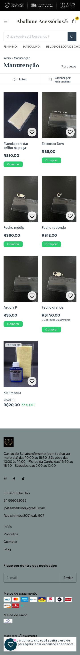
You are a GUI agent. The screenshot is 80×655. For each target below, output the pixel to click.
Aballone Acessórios (40, 21)
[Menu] (6, 21)
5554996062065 (17, 493)
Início (7, 58)
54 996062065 (15, 501)
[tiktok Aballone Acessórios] (23, 478)
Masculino (31, 46)
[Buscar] (72, 36)
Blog (7, 549)
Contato (10, 542)
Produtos (11, 534)
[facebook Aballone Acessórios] (14, 478)
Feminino (10, 46)
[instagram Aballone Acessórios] (5, 478)
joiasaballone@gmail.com (24, 508)
